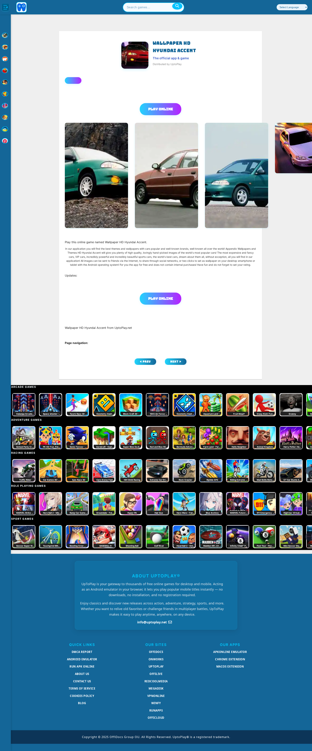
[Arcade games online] (5, 47)
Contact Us (82, 681)
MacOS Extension (230, 666)
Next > (175, 361)
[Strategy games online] (5, 117)
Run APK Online (82, 666)
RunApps (156, 710)
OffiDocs (156, 652)
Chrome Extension (230, 659)
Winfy (156, 703)
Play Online (160, 109)
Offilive (156, 674)
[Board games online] (5, 59)
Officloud (156, 717)
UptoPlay (156, 666)
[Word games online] (5, 129)
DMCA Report (82, 652)
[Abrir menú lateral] (5, 7)
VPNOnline (156, 696)
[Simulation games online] (5, 94)
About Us (82, 674)
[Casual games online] (5, 70)
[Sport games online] (5, 105)
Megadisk (156, 688)
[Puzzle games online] (5, 82)
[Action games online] (5, 35)
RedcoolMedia (156, 681)
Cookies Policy (82, 696)
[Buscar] (177, 6)
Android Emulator (82, 659)
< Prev (145, 361)
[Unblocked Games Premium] (5, 141)
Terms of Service (82, 688)
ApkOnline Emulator (230, 652)
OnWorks (156, 659)
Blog (82, 703)
